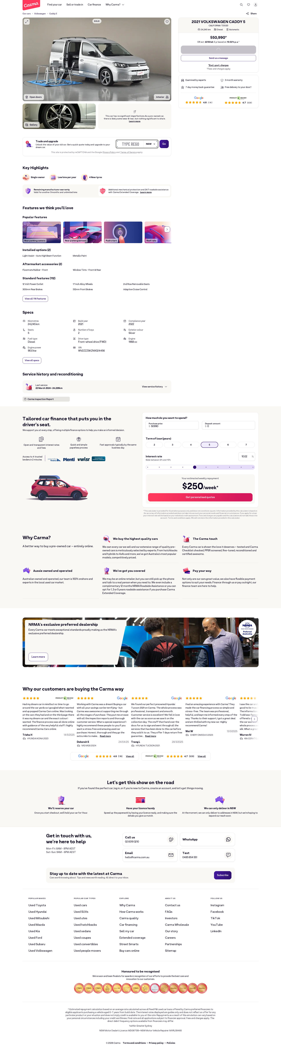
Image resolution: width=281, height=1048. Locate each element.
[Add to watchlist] (167, 22)
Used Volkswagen (40, 950)
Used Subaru (36, 944)
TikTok (215, 918)
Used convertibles (86, 944)
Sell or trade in (75, 4)
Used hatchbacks (85, 924)
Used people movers (87, 950)
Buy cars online (129, 950)
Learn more (134, 121)
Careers (170, 937)
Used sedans (82, 931)
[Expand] (27, 22)
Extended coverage (132, 937)
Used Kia (34, 931)
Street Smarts (129, 944)
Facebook (217, 911)
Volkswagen (40, 13)
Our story (171, 931)
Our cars (27, 13)
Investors (171, 918)
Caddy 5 (53, 13)
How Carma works (131, 911)
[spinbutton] (97, 59)
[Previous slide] (27, 229)
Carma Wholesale (177, 924)
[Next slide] (167, 229)
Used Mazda (36, 924)
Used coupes (82, 937)
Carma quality (128, 918)
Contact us (172, 905)
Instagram (217, 905)
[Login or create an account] (256, 5)
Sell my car (126, 931)
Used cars (80, 905)
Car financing (128, 924)
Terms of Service (128, 152)
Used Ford (35, 937)
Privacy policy (156, 1043)
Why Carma (127, 905)
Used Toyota (37, 905)
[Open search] (241, 5)
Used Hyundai (37, 911)
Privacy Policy (109, 152)
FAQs (168, 911)
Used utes (80, 918)
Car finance (94, 4)
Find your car (54, 4)
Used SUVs (81, 911)
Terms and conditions (134, 1043)
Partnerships (173, 944)
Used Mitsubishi (38, 918)
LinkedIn (216, 931)
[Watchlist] (248, 5)
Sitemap (170, 950)
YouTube (217, 924)
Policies (171, 1043)
